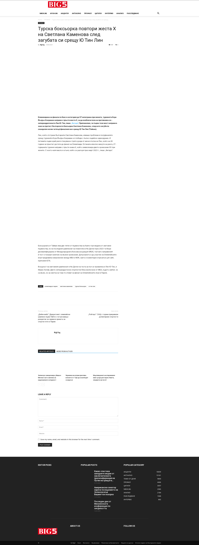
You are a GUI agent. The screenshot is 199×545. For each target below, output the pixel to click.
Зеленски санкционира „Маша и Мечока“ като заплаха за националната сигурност (49, 377)
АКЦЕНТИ (65, 13)
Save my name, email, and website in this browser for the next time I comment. (70, 439)
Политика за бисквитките (110, 543)
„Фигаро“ (74, 123)
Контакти (86, 543)
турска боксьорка (80, 286)
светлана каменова (66, 286)
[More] (61, 50)
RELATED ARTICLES (46, 351)
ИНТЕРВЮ (109, 13)
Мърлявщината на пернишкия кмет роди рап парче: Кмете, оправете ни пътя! (104, 377)
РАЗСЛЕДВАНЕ (133, 13)
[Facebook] (40, 50)
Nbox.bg (43, 13)
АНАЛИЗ (120, 13)
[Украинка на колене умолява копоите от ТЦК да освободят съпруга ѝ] (78, 364)
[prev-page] (39, 384)
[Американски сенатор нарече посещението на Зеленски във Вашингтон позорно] (86, 490)
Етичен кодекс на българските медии (148, 543)
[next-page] (43, 384)
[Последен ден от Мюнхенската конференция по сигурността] (86, 504)
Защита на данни (127, 543)
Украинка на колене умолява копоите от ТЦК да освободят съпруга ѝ (77, 377)
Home (40, 20)
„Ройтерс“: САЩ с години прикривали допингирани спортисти (103, 315)
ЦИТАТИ (98, 13)
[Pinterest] (51, 50)
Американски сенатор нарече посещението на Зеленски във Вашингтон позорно (106, 491)
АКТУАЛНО (76, 13)
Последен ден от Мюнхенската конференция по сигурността (102, 505)
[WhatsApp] (56, 50)
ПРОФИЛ (88, 13)
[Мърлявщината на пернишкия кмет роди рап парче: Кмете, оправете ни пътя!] (105, 364)
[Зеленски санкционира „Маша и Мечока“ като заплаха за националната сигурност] (50, 364)
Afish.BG (54, 13)
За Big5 (73, 543)
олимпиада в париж (51, 286)
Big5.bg (42, 45)
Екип (79, 543)
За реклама (95, 543)
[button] (158, 13)
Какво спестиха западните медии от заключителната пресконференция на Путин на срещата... (104, 476)
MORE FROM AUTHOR (65, 351)
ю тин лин (92, 286)
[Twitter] (45, 50)
